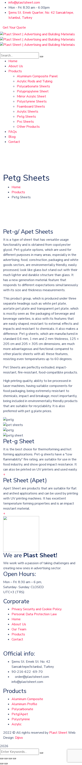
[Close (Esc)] (1, 758)
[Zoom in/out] (14, 758)
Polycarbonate (22, 709)
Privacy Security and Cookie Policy (37, 609)
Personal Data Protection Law (34, 614)
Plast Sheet (58, 732)
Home (16, 187)
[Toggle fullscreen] (10, 758)
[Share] (6, 758)
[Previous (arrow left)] (1, 763)
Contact (17, 639)
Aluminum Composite (27, 699)
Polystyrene (21, 719)
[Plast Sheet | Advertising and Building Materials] (37, 34)
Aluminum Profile (24, 704)
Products (18, 192)
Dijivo (19, 737)
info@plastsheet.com (24, 2)
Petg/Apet (20, 714)
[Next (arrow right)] (6, 763)
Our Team (19, 629)
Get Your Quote (14, 27)
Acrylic (16, 724)
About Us (19, 624)
